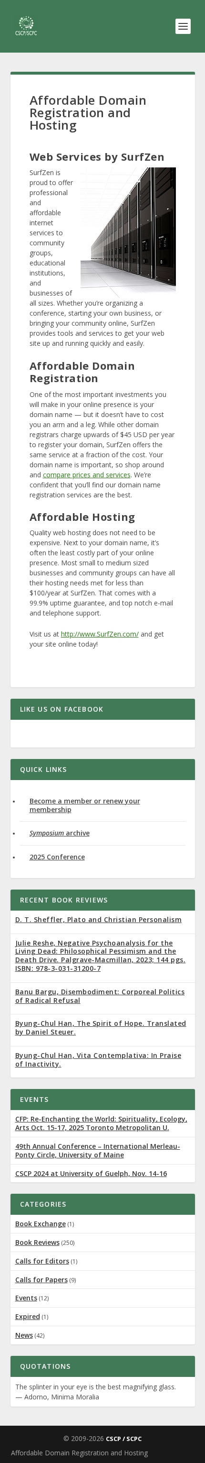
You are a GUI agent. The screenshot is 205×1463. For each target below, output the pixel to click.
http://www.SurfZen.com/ (100, 633)
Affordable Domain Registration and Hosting (79, 1452)
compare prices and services (87, 474)
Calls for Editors (42, 1260)
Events (26, 1297)
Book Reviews (37, 1242)
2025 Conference (57, 856)
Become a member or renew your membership (85, 805)
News (24, 1335)
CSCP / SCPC (124, 1438)
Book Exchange (40, 1223)
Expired (27, 1316)
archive (60, 832)
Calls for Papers (41, 1279)
